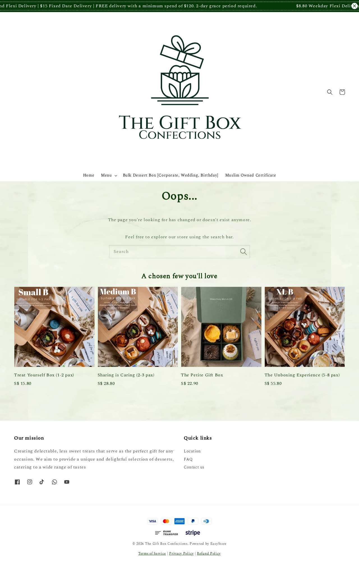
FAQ (188, 459)
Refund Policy (209, 553)
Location (192, 451)
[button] (330, 92)
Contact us (194, 467)
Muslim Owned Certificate (250, 175)
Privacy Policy (181, 553)
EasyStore (218, 543)
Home (88, 175)
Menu (106, 175)
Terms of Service (152, 553)
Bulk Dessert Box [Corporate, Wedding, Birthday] (170, 175)
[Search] (243, 251)
